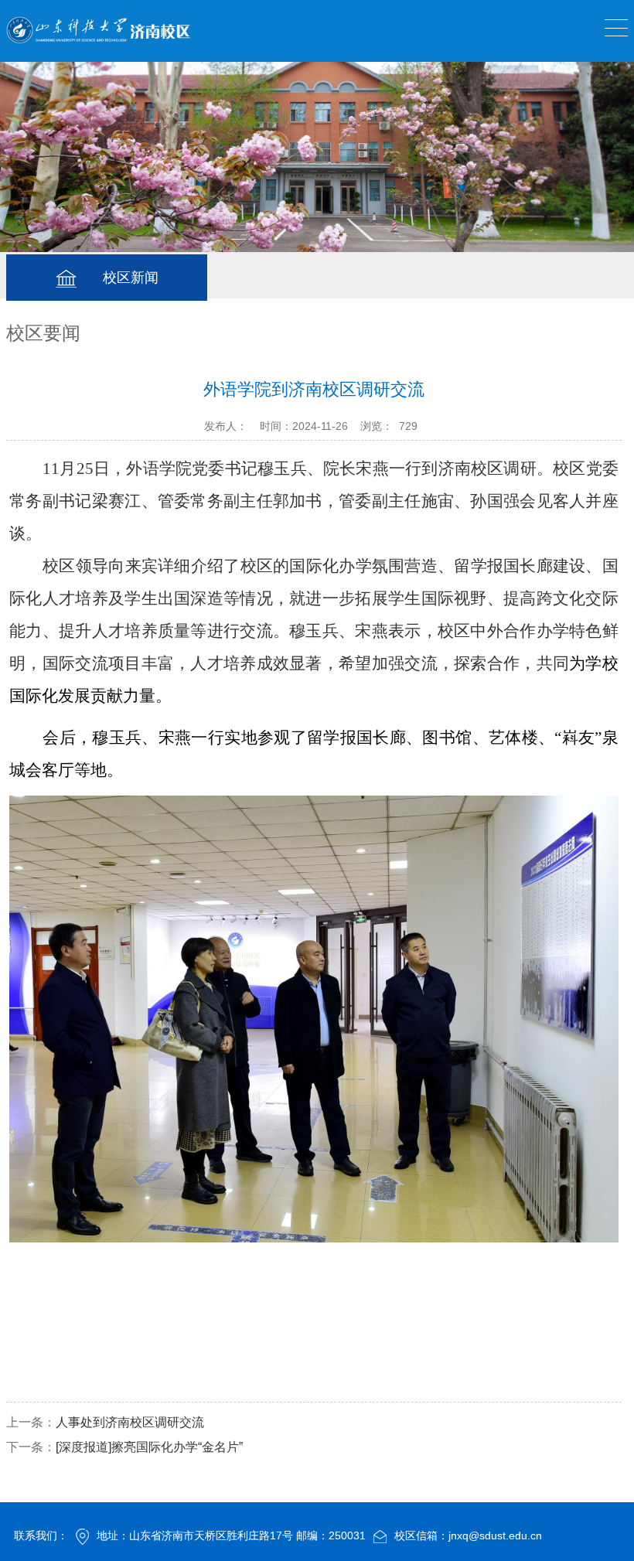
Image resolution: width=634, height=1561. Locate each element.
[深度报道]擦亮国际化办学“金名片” (149, 1447)
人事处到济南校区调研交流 (130, 1422)
